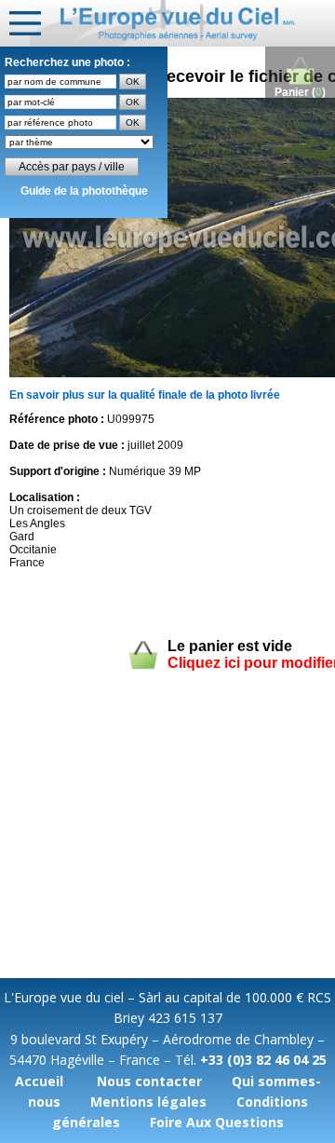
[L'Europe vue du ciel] (182, 23)
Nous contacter (149, 1081)
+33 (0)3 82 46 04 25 (263, 1059)
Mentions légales (148, 1101)
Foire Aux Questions (217, 1122)
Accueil (39, 1081)
